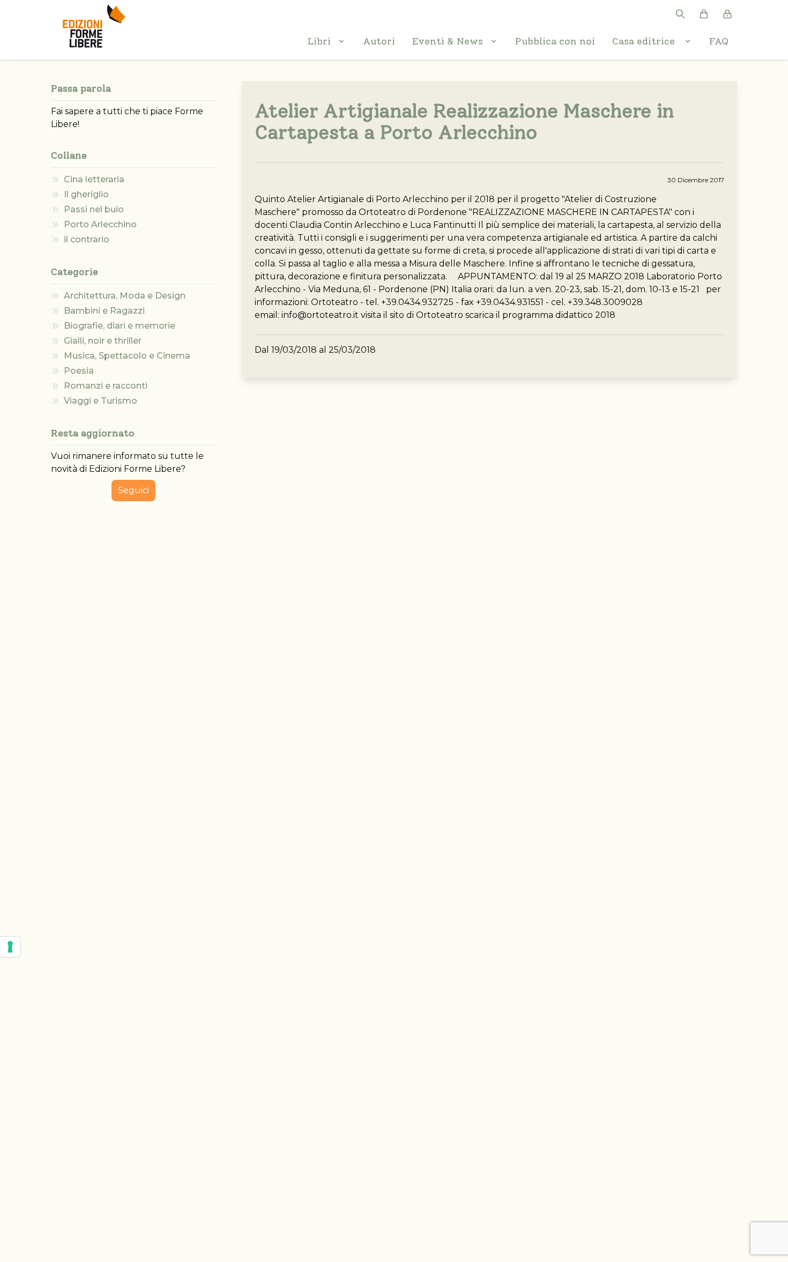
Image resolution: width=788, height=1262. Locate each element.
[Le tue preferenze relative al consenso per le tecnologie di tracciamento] (10, 947)
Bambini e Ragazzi (104, 311)
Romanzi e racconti (105, 386)
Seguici (133, 490)
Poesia (79, 371)
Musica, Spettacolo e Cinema (127, 356)
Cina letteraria (94, 179)
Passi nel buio (94, 209)
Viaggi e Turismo (100, 401)
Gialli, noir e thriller (103, 341)
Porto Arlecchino (100, 224)
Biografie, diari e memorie (119, 326)
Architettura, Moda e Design (124, 296)
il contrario (86, 239)
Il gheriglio (86, 194)
